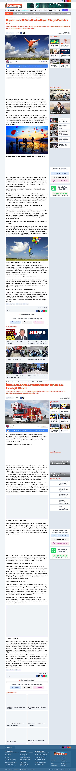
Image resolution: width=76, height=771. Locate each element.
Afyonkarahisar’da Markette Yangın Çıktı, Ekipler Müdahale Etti (29, 13)
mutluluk (20, 304)
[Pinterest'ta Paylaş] (44, 311)
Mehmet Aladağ (13, 61)
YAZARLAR (9, 748)
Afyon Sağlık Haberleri (25, 756)
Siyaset (32, 10)
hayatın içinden (9, 33)
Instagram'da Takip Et (61, 180)
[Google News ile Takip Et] (44, 61)
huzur (27, 304)
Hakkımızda (53, 760)
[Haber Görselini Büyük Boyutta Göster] (27, 47)
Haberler (7, 16)
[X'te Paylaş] (24, 33)
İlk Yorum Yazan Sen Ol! (28, 314)
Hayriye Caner (13, 426)
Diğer (59, 10)
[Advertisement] (27, 89)
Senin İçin (66, 10)
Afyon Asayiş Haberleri (10, 766)
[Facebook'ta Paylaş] (21, 33)
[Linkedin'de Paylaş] (42, 311)
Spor (42, 10)
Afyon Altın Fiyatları (39, 765)
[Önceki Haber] (68, 13)
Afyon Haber (38, 761)
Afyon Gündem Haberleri (10, 760)
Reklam (12, 1)
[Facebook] (62, 1)
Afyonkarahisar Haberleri (40, 763)
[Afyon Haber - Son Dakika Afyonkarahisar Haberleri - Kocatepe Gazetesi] (60, 755)
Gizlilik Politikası (64, 760)
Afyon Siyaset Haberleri (10, 761)
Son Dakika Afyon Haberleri (41, 755)
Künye (7, 1)
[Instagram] (66, 1)
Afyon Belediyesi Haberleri (41, 756)
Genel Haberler (23, 755)
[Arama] (70, 10)
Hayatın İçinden (14, 16)
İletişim (17, 1)
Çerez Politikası (64, 762)
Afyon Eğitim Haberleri (25, 758)
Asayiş (46, 10)
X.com (28, 322)
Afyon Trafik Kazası (39, 758)
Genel (50, 10)
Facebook (16, 322)
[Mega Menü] (6, 10)
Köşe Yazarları (8, 755)
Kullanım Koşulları (54, 766)
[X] (64, 1)
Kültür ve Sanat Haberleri (25, 760)
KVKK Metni (63, 764)
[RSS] (70, 1)
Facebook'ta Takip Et (61, 173)
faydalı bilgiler (9, 398)
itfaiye (19, 669)
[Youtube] (68, 1)
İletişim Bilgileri (63, 766)
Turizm (54, 10)
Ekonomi (37, 10)
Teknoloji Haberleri (24, 766)
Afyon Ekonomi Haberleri (10, 763)
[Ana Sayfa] (8, 10)
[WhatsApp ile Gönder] (46, 311)
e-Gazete (7, 758)
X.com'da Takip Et (61, 177)
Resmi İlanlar (8, 756)
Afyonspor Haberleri (9, 765)
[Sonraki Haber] (69, 13)
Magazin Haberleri (24, 765)
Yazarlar (17, 10)
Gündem (12, 10)
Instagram (39, 322)
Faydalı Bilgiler (14, 381)
